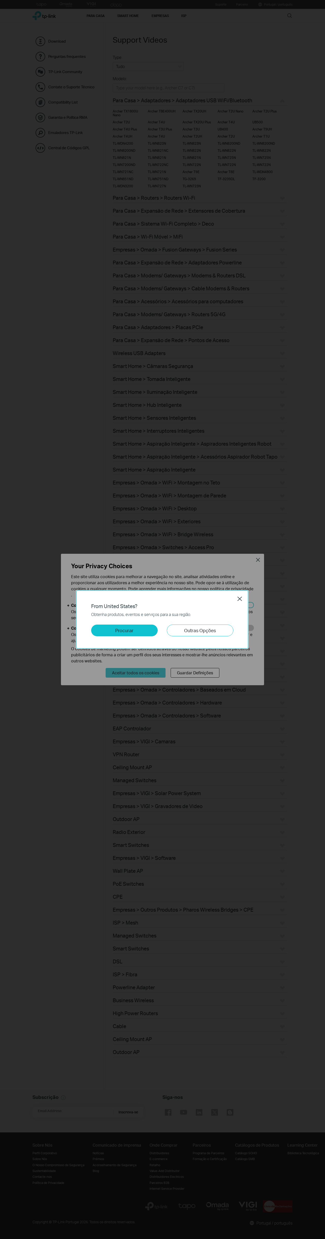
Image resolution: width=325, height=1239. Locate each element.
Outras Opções (200, 630)
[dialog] (162, 619)
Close (239, 599)
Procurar (124, 630)
